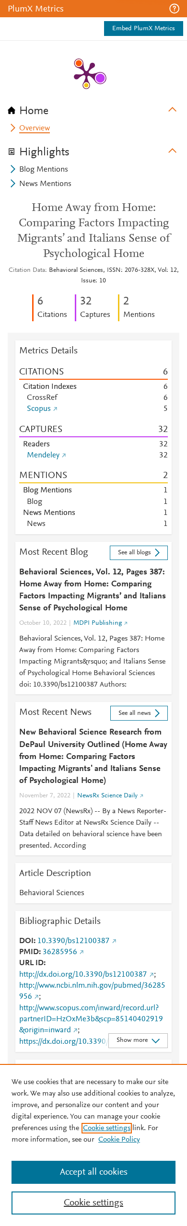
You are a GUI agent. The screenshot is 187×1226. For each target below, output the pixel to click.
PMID (29, 952)
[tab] (93, 107)
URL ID (31, 963)
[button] (174, 8)
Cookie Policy (119, 1140)
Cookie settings (106, 1128)
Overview (34, 128)
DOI (26, 941)
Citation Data (27, 270)
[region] (93, 1145)
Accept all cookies (94, 1172)
